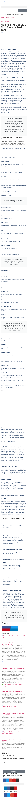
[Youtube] (15, 788)
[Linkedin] (5, 788)
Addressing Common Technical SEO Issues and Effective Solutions (12, 692)
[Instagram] (12, 788)
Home (2, 17)
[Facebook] (8, 788)
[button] (14, 7)
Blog (6, 17)
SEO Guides (11, 17)
